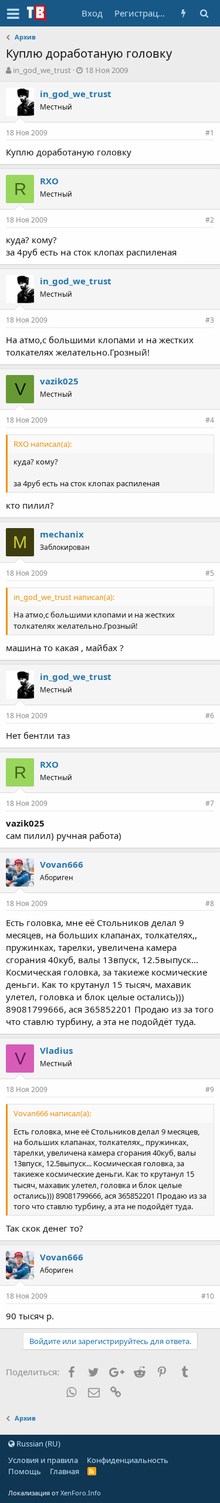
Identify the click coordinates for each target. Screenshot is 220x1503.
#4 (209, 420)
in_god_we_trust (42, 70)
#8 (209, 903)
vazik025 (59, 381)
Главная (64, 1471)
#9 (209, 1089)
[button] (13, 13)
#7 (209, 803)
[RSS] (92, 1471)
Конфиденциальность (127, 1460)
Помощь (24, 1471)
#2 (209, 220)
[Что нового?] (183, 13)
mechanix (62, 534)
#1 (209, 133)
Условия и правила (43, 1460)
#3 (209, 320)
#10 (207, 1296)
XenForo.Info (80, 1492)
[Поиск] (204, 13)
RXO (49, 181)
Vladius (56, 1050)
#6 (209, 716)
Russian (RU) (37, 1443)
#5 (209, 573)
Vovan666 (61, 864)
